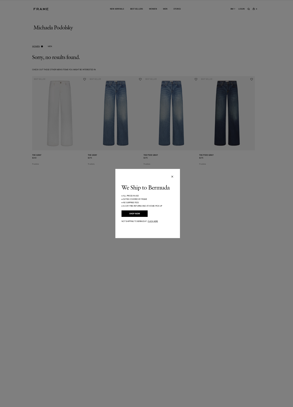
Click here (153, 221)
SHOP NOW (134, 213)
